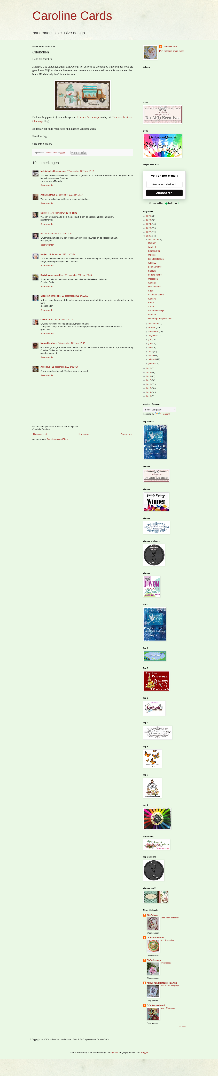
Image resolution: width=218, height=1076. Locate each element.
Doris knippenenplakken (52, 275)
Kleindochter (154, 251)
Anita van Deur (48, 195)
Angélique (46, 367)
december (153, 239)
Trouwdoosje (166, 963)
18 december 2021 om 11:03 (75, 296)
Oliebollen (153, 279)
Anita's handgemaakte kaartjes (162, 983)
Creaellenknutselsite (51, 296)
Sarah (151, 306)
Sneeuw (152, 271)
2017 (148, 380)
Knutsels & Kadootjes (88, 117)
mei (150, 347)
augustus (153, 335)
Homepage (84, 434)
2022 (148, 232)
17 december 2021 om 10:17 (69, 195)
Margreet (45, 213)
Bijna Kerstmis (154, 267)
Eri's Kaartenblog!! (156, 1005)
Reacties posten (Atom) (57, 439)
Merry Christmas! (168, 1008)
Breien (151, 303)
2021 (148, 236)
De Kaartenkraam (155, 937)
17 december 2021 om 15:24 (62, 254)
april (151, 351)
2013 (148, 396)
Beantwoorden (47, 185)
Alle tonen (182, 1027)
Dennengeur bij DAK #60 (160, 319)
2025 (148, 220)
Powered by (156, 203)
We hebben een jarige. (170, 985)
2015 (148, 388)
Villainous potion (156, 295)
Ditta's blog (152, 915)
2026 (148, 216)
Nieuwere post (40, 434)
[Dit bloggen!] (75, 153)
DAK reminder (154, 287)
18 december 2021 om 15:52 (71, 343)
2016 (148, 384)
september (154, 331)
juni (150, 343)
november (153, 323)
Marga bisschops (49, 343)
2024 (148, 224)
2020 (148, 368)
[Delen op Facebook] (82, 153)
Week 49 (152, 299)
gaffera (115, 1052)
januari (152, 363)
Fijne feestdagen (156, 259)
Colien (44, 319)
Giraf (150, 291)
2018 (148, 376)
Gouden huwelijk (156, 311)
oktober (152, 327)
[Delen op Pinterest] (85, 153)
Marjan (44, 254)
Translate (165, 414)
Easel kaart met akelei (170, 918)
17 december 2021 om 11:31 (63, 213)
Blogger (144, 1052)
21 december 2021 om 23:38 (65, 367)
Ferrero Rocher (155, 275)
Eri (42, 233)
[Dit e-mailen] (72, 153)
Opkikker (152, 255)
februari (152, 359)
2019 (148, 372)
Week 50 (152, 283)
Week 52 (152, 247)
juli (150, 339)
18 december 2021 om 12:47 (61, 319)
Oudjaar (152, 243)
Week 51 (152, 263)
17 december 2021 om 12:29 (58, 233)
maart (151, 355)
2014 (148, 392)
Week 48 (152, 314)
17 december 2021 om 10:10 (80, 171)
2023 (148, 228)
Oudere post (126, 434)
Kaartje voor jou (167, 940)
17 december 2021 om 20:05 (78, 275)
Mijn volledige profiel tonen (171, 51)
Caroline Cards (72, 15)
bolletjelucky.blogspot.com (53, 171)
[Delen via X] (78, 153)
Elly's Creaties (154, 960)
